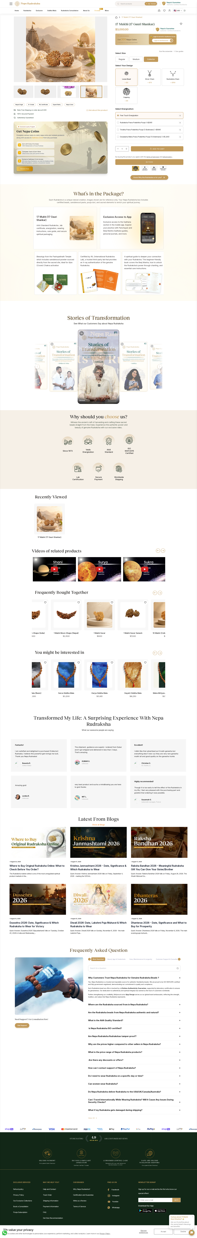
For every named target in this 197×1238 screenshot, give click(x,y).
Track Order (47, 1195)
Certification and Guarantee (83, 1195)
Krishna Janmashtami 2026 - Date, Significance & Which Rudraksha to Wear (98, 867)
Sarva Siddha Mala (66, 693)
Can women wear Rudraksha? (103, 1084)
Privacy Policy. (105, 1234)
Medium (136, 59)
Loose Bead (126, 81)
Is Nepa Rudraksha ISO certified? (105, 1028)
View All (91, 1118)
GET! (176, 1200)
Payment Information (51, 1206)
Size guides (179, 51)
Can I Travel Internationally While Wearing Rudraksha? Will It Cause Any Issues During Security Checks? (131, 1100)
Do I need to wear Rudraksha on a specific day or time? (115, 1076)
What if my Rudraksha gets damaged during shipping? (115, 1110)
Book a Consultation (20, 1206)
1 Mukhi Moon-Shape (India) (33, 633)
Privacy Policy (18, 1195)
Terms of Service (79, 1206)
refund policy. (167, 157)
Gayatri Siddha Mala (132, 693)
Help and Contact (49, 1189)
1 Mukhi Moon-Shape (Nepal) (66, 633)
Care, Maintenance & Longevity (140, 959)
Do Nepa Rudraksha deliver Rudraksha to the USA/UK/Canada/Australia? (124, 1092)
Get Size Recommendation (53, 1218)
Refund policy (18, 1189)
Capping (126, 99)
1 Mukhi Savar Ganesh (133, 633)
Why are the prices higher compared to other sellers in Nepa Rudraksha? (124, 1044)
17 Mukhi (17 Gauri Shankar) (49, 537)
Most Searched (98, 959)
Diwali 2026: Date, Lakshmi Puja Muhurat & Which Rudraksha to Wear (98, 924)
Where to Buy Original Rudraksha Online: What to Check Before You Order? (37, 867)
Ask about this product (98, 110)
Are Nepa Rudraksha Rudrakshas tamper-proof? (112, 1036)
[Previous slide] (158, 550)
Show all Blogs (98, 825)
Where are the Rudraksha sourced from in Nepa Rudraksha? (118, 1004)
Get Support (22, 1025)
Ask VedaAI (152, 4)
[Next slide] (163, 550)
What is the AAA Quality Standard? (105, 1020)
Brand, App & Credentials (116, 959)
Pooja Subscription (20, 1212)
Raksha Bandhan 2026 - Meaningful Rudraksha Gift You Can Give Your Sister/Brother (157, 867)
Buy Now (149, 162)
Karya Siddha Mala (100, 693)
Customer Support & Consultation (168, 959)
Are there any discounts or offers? (105, 1060)
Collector (151, 59)
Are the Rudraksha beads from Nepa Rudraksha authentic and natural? (123, 1012)
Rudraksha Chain (173, 81)
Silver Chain (149, 81)
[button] (37, 366)
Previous (61, 104)
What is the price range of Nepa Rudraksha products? (115, 1052)
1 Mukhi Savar (99, 633)
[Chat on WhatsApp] (5, 1233)
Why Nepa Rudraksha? (81, 1189)
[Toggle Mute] (51, 344)
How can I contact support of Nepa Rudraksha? (112, 1068)
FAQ (44, 1212)
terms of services (152, 157)
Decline (183, 1231)
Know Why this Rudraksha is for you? (147, 177)
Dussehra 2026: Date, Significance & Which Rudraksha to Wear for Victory (34, 924)
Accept (163, 1231)
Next (61, 86)
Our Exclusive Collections (22, 1201)
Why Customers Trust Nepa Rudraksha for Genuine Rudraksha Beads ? (123, 978)
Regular (122, 59)
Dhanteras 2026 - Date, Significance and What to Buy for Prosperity (159, 924)
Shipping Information (50, 1201)
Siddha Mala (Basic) (32, 693)
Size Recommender (165, 51)
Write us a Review (79, 1201)
